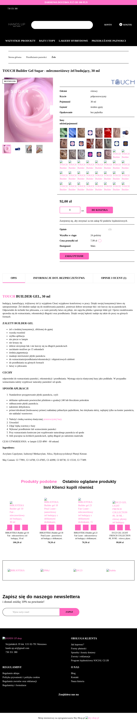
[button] (102, 638)
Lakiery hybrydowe (74, 40)
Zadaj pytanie (74, 256)
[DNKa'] (19, 571)
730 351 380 (11, 652)
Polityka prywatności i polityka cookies (21, 677)
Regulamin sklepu (11, 673)
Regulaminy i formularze (14, 685)
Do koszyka (100, 210)
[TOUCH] (122, 82)
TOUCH (9, 296)
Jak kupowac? (77, 644)
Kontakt (75, 677)
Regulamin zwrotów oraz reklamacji (20, 681)
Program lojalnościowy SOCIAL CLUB (90, 660)
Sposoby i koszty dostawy (83, 652)
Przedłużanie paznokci (109, 40)
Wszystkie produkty (20, 40)
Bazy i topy (47, 40)
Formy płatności (78, 648)
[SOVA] (117, 571)
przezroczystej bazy (52, 419)
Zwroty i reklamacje (80, 656)
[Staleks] (84, 571)
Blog (73, 673)
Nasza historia (77, 681)
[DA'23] (52, 571)
